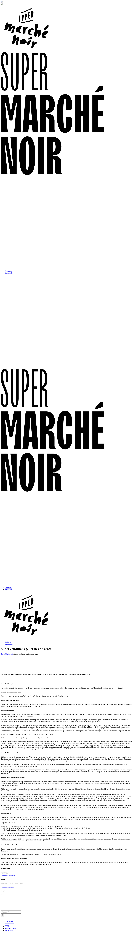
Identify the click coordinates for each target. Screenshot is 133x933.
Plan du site (9, 930)
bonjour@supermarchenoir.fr (8, 875)
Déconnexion (9, 923)
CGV (7, 925)
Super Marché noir (7, 654)
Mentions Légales (11, 928)
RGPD (7, 926)
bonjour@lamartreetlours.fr (8, 887)
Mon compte (9, 921)
